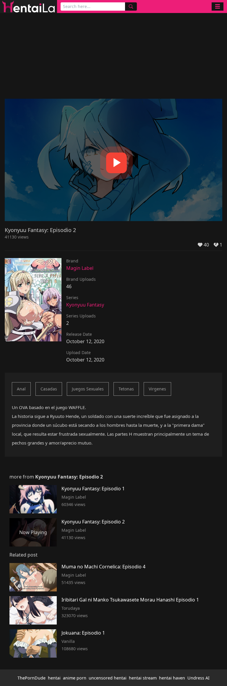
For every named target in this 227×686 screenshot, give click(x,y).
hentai (54, 678)
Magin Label (79, 268)
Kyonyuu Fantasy (85, 304)
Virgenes (157, 389)
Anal (21, 389)
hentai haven (172, 678)
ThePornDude (31, 678)
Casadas (48, 389)
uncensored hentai (108, 678)
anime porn (74, 678)
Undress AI (198, 678)
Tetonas (126, 389)
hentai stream (143, 678)
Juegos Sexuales (88, 389)
